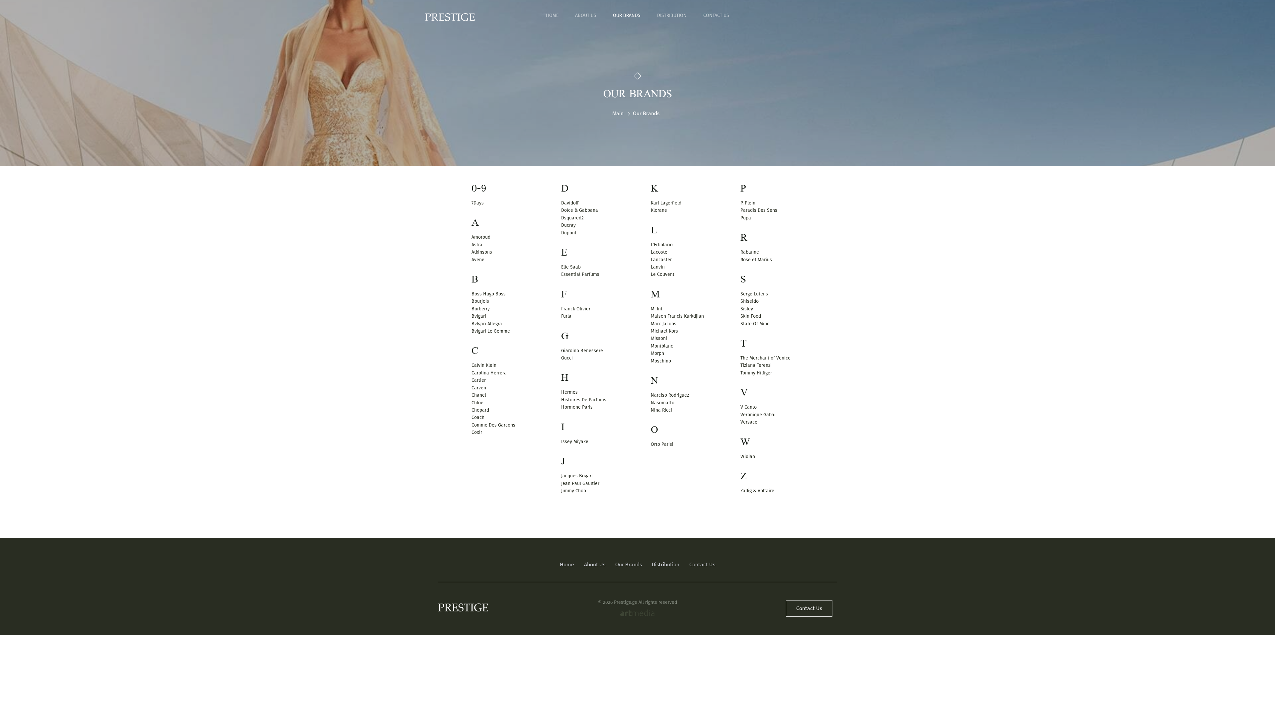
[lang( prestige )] (450, 17)
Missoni (659, 338)
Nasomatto (662, 403)
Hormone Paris (577, 407)
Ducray (568, 225)
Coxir (476, 432)
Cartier (478, 380)
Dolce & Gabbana (579, 210)
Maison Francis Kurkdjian (677, 316)
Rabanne (749, 252)
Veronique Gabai (758, 415)
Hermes (569, 392)
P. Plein (747, 203)
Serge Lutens (754, 294)
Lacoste (659, 252)
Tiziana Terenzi (756, 365)
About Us (585, 15)
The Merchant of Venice (765, 358)
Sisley (746, 309)
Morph (657, 353)
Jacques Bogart (577, 476)
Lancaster (661, 260)
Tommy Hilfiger (756, 373)
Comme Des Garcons (493, 425)
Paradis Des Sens (758, 210)
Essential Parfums (580, 274)
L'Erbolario (662, 245)
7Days (477, 203)
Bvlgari (478, 316)
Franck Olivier (575, 309)
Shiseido (749, 301)
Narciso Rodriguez (670, 395)
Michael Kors (664, 331)
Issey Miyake (574, 441)
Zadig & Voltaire (757, 491)
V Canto (748, 407)
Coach (477, 417)
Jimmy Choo (573, 491)
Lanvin (658, 267)
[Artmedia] (637, 613)
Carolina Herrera (489, 373)
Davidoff (570, 203)
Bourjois (480, 301)
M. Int (656, 309)
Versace (748, 422)
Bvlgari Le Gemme (490, 331)
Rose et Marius (756, 260)
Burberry (480, 309)
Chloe (477, 403)
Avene (477, 260)
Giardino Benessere (582, 351)
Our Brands (626, 15)
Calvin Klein (483, 365)
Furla (566, 316)
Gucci (567, 358)
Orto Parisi (662, 444)
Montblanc (662, 346)
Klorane (659, 210)
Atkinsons (481, 252)
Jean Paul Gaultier (580, 483)
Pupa (745, 218)
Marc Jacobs (663, 324)
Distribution (672, 15)
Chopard (480, 410)
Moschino (661, 361)
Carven (478, 388)
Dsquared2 (572, 218)
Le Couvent (662, 274)
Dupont (568, 233)
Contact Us (716, 15)
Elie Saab (571, 267)
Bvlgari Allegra (486, 324)
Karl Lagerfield (666, 203)
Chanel (478, 395)
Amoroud (480, 237)
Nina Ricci (661, 410)
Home (552, 15)
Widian (747, 456)
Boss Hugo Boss (488, 294)
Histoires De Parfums (583, 400)
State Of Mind (755, 324)
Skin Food (750, 316)
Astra (476, 245)
